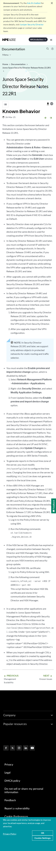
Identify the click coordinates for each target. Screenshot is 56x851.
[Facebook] (6, 748)
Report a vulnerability (17, 808)
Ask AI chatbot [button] (34, 3)
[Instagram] (19, 748)
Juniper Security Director (32, 24)
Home (5, 64)
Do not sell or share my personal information (23, 791)
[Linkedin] (25, 748)
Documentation (13, 49)
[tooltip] (48, 104)
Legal (7, 772)
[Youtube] (32, 748)
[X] (12, 748)
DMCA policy (12, 781)
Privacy (8, 764)
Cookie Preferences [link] (16, 816)
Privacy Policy (9, 834)
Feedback (10, 800)
